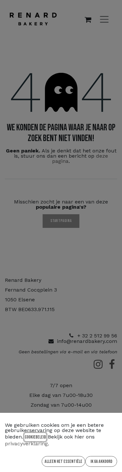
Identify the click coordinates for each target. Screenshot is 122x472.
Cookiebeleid (35, 437)
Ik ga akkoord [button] (101, 461)
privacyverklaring (26, 443)
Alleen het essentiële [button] (63, 461)
